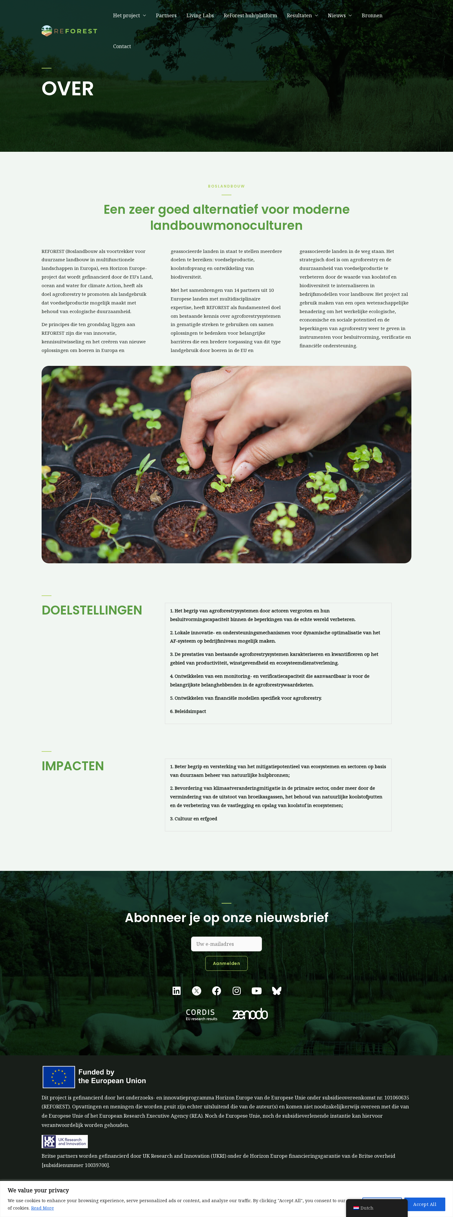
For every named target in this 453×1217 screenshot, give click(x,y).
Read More (42, 1208)
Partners (166, 15)
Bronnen (372, 15)
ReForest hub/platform (250, 15)
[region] (226, 1199)
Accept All (424, 1204)
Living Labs (200, 15)
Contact (122, 46)
